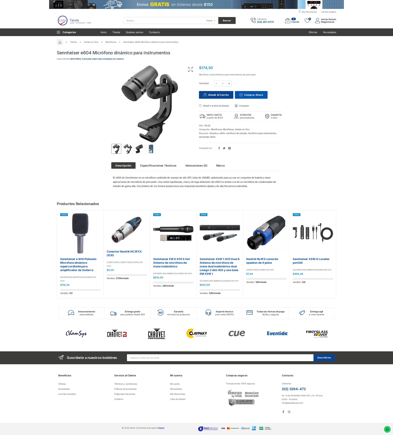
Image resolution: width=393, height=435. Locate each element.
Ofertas (62, 384)
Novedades (64, 389)
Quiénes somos (134, 32)
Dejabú (161, 428)
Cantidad (204, 83)
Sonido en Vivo (91, 42)
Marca (220, 165)
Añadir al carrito (218, 94)
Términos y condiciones (125, 384)
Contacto (154, 32)
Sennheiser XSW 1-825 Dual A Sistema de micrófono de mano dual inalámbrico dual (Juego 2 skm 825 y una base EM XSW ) (220, 266)
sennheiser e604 (207, 137)
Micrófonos (110, 42)
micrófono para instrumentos (262, 133)
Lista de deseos (177, 399)
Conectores (113, 262)
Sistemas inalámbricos (165, 273)
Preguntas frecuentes (124, 394)
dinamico (213, 133)
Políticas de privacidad (125, 389)
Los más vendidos (67, 394)
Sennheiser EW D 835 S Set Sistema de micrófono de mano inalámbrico (171, 262)
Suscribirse (324, 357)
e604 (222, 133)
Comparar (244, 105)
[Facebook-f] (283, 411)
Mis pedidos (176, 389)
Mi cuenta (175, 384)
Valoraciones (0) (196, 165)
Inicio (104, 32)
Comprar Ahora (253, 94)
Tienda (116, 32)
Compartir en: (206, 148)
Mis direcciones (177, 394)
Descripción (123, 165)
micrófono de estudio (236, 133)
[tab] (123, 165)
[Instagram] (289, 411)
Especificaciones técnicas (158, 165)
